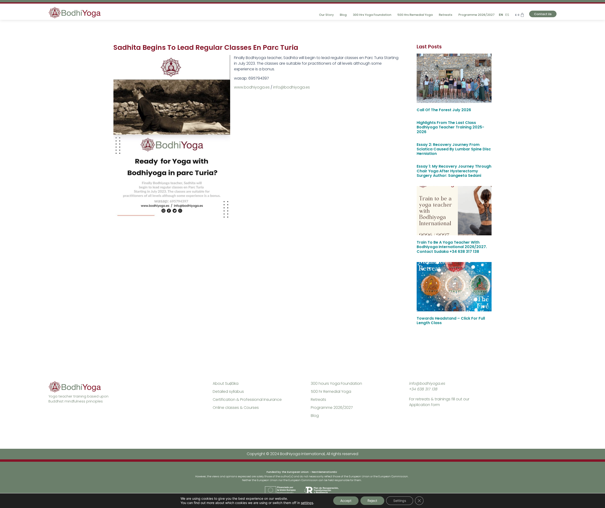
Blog (343, 15)
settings (307, 503)
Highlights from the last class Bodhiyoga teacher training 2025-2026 (450, 127)
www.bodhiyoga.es (252, 87)
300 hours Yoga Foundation (336, 383)
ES (507, 15)
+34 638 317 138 (423, 389)
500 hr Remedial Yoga (331, 391)
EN (501, 15)
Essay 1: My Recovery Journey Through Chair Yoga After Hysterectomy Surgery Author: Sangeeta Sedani (454, 171)
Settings (399, 501)
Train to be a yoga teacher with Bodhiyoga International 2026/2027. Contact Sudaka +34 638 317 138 (452, 247)
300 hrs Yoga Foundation (372, 15)
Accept (345, 501)
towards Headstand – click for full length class (451, 321)
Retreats (445, 15)
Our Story (326, 15)
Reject (372, 501)
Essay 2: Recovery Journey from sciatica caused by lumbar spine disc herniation (454, 149)
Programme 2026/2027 (476, 15)
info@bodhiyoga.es (291, 87)
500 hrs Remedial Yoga (415, 15)
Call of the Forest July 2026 (444, 110)
